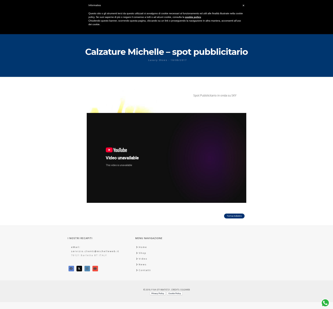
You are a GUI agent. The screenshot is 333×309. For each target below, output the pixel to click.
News (143, 264)
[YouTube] (95, 268)
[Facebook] (71, 268)
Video (143, 258)
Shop (142, 253)
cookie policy (193, 17)
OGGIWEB (185, 289)
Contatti (145, 270)
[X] (79, 268)
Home (143, 247)
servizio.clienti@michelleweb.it (95, 251)
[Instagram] (87, 268)
